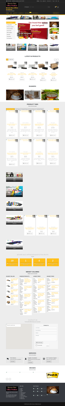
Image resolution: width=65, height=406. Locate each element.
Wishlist (22, 390)
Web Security (23, 398)
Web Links (22, 397)
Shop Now (21, 37)
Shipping (22, 394)
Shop (21, 389)
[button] (47, 39)
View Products (14, 98)
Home (22, 388)
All (7, 59)
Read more (22, 79)
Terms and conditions (24, 396)
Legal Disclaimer (23, 392)
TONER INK (11, 59)
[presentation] (43, 23)
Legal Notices (23, 393)
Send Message (39, 342)
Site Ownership (23, 395)
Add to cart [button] (12, 79)
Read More (13, 361)
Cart (21, 391)
